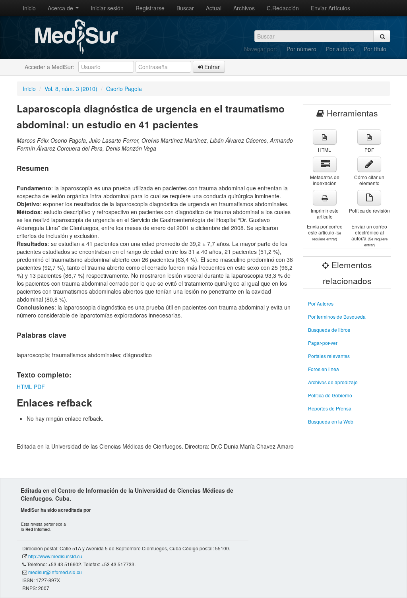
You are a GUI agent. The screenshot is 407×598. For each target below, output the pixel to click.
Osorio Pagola (124, 89)
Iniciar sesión (107, 8)
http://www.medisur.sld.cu (55, 556)
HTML (24, 387)
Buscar (185, 8)
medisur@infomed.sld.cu (55, 572)
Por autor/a (340, 49)
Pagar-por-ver (322, 342)
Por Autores (320, 303)
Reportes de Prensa (329, 408)
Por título (375, 49)
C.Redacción (283, 8)
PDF (39, 387)
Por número (301, 49)
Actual (213, 8)
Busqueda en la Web (330, 421)
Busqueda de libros (329, 329)
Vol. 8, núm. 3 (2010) (71, 89)
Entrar (211, 67)
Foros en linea (323, 369)
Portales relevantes (329, 355)
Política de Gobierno (330, 395)
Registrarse (150, 8)
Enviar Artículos (330, 8)
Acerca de (61, 8)
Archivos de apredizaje (333, 382)
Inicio (29, 8)
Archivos (244, 8)
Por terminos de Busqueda (337, 316)
